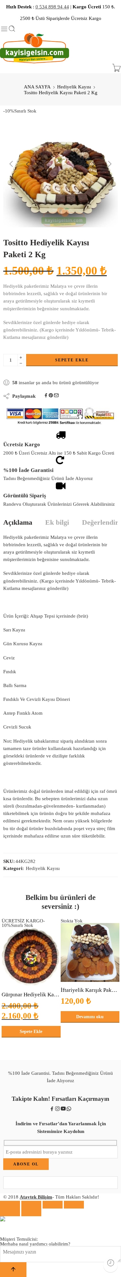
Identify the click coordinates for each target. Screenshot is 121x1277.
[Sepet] (116, 68)
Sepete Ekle (72, 360)
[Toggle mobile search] (11, 29)
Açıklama (17, 522)
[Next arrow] (102, 164)
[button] (31, 1031)
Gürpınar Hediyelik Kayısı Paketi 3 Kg (31, 995)
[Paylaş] (31, 1205)
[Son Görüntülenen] (110, 1265)
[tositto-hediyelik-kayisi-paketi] (60, 170)
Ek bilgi (57, 522)
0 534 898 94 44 (52, 6)
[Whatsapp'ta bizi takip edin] (69, 1109)
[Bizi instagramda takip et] (57, 1109)
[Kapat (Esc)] (10, 1205)
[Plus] (20, 357)
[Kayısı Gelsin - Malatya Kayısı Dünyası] (34, 48)
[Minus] (20, 363)
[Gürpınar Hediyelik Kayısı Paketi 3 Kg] (31, 957)
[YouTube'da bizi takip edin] (63, 1109)
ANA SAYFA (37, 87)
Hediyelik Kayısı (74, 87)
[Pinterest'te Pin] (51, 396)
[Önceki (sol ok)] (10, 1212)
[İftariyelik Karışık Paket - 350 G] (90, 952)
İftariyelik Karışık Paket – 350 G (90, 990)
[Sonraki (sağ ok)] (31, 1212)
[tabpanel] (60, 172)
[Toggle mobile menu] (4, 29)
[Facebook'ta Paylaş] (46, 396)
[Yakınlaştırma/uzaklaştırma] (74, 1205)
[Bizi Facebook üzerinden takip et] (52, 1109)
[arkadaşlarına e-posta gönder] (56, 396)
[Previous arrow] (19, 164)
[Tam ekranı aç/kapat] (53, 1205)
